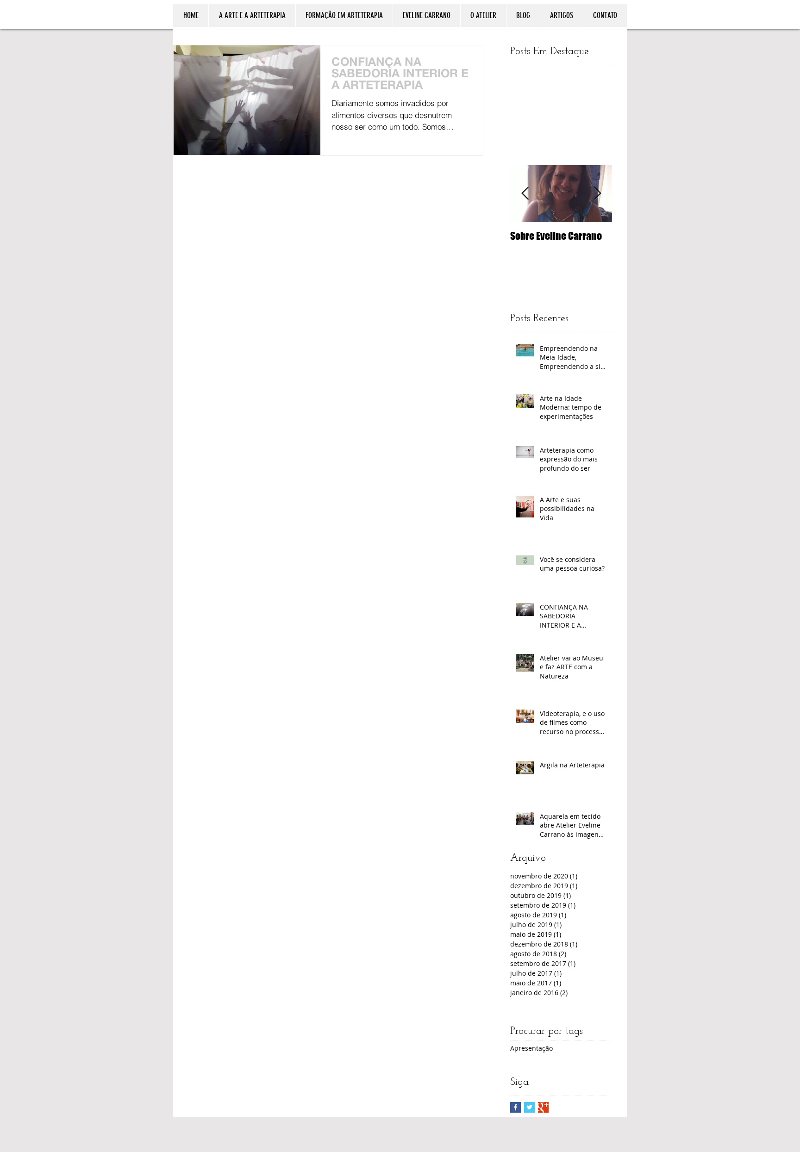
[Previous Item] (525, 194)
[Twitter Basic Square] (529, 1107)
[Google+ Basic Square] (543, 1107)
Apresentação (531, 1048)
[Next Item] (597, 194)
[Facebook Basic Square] (515, 1107)
